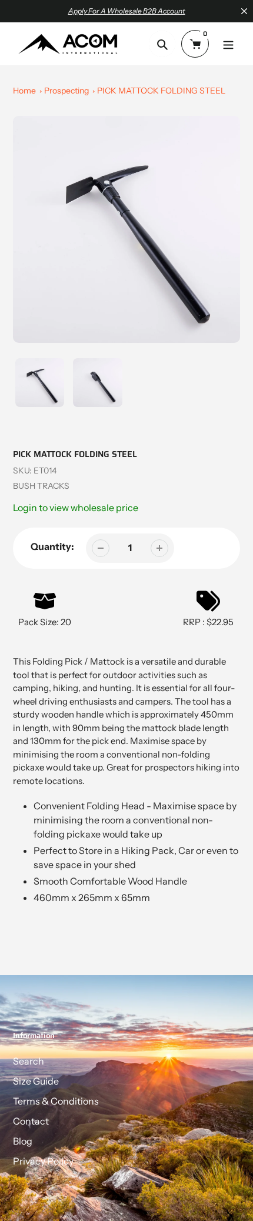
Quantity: (52, 546)
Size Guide (36, 1081)
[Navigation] (228, 44)
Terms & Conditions (56, 1101)
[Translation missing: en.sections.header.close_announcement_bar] (244, 11)
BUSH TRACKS (41, 486)
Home (24, 90)
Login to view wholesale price (75, 507)
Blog (22, 1141)
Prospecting (66, 90)
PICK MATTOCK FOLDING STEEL (161, 90)
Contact (31, 1121)
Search (28, 1061)
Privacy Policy (43, 1161)
